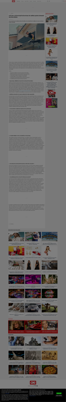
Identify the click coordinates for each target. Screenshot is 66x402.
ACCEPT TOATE (59, 393)
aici (27, 397)
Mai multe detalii (7, 393)
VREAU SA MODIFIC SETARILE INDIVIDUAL (59, 395)
